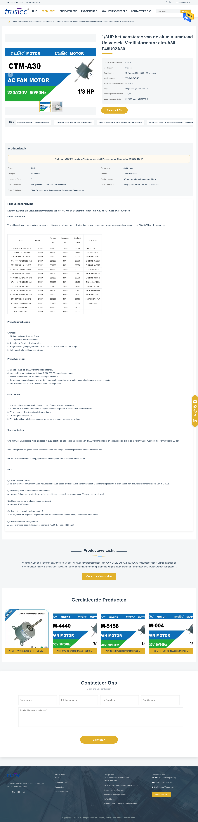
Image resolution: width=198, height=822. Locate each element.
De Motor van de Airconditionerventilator (121, 785)
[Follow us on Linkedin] (195, 421)
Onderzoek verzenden (99, 576)
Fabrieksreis (89, 11)
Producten (48, 11)
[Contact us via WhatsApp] (195, 406)
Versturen (99, 739)
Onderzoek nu (114, 110)
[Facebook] (166, 2)
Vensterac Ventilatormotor (41, 21)
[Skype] (13, 792)
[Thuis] (8, 21)
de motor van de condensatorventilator (120, 804)
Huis (34, 11)
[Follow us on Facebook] (195, 416)
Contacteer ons (141, 11)
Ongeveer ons (68, 11)
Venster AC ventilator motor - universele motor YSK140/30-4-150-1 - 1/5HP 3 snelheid (26, 651)
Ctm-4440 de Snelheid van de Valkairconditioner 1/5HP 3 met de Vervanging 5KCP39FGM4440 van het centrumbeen (75, 651)
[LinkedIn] (170, 2)
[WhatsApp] (18, 792)
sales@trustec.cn (35, 2)
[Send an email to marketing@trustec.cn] (195, 401)
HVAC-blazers (109, 799)
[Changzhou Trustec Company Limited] (17, 11)
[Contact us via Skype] (195, 411)
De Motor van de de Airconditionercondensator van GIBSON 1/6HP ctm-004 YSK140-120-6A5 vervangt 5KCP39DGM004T (171, 651)
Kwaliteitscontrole (114, 11)
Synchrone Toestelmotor (114, 790)
